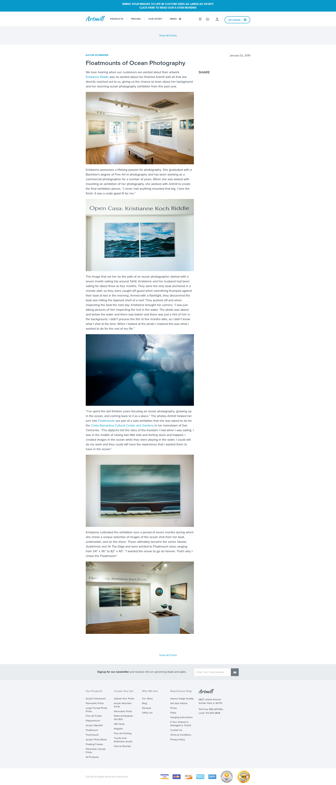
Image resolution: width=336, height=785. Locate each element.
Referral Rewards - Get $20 (124, 718)
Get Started (234, 20)
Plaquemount (93, 720)
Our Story (155, 19)
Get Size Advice (178, 703)
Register (118, 728)
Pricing (136, 19)
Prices (173, 708)
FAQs (173, 712)
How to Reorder (122, 746)
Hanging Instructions (181, 717)
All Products (92, 757)
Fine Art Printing (122, 733)
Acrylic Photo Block (96, 739)
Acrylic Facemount (96, 698)
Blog (144, 703)
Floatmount (92, 730)
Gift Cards (119, 724)
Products (116, 19)
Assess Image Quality (182, 698)
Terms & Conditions (180, 735)
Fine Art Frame (94, 716)
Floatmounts (106, 420)
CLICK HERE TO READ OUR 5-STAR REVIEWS (168, 7)
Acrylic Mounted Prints (122, 705)
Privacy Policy (177, 739)
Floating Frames (94, 744)
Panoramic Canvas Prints (96, 751)
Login (217, 19)
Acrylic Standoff (94, 725)
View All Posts (168, 35)
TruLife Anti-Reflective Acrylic (123, 740)
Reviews (146, 708)
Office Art (147, 712)
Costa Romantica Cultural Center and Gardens (122, 425)
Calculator (200, 19)
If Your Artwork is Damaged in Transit (180, 724)
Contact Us (176, 730)
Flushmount (92, 735)
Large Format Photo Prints (96, 710)
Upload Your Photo (124, 698)
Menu (173, 19)
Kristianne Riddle (97, 77)
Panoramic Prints (95, 703)
